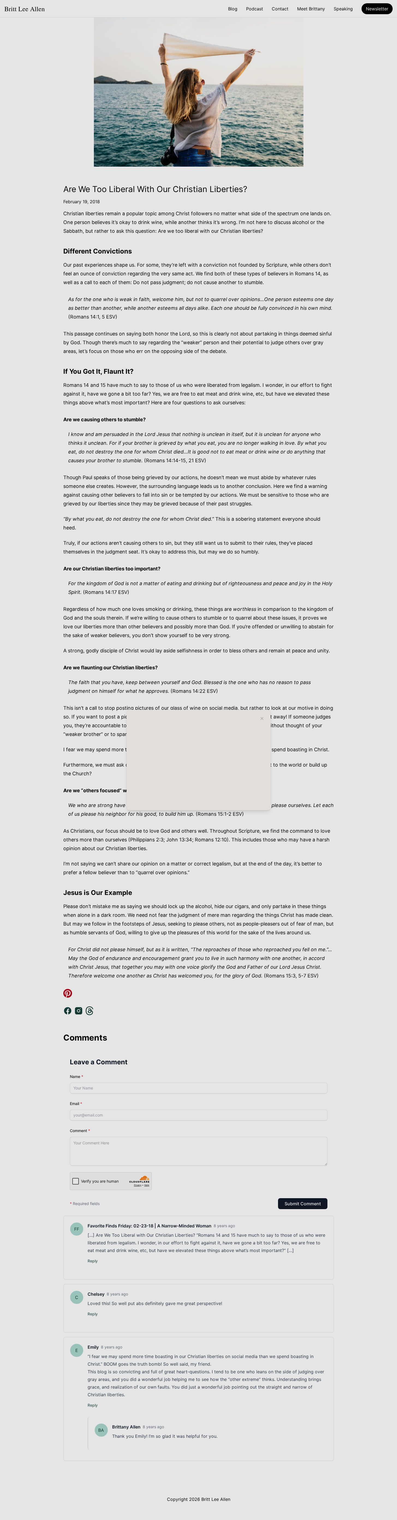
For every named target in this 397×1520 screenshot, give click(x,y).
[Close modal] (262, 718)
